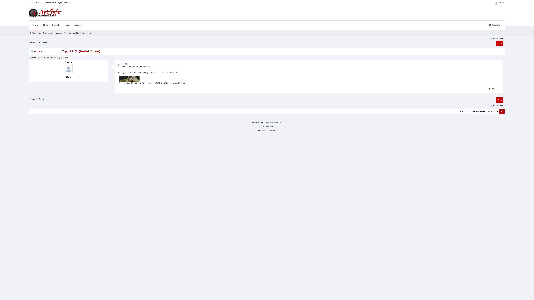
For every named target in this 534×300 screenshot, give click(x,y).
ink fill (124, 64)
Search (56, 25)
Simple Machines (276, 122)
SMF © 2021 (265, 122)
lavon (69, 62)
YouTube (496, 25)
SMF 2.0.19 (256, 122)
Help (45, 25)
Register (78, 25)
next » (501, 38)
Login (67, 25)
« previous (493, 38)
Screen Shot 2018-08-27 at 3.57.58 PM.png (137, 83)
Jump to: (464, 111)
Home (36, 25)
